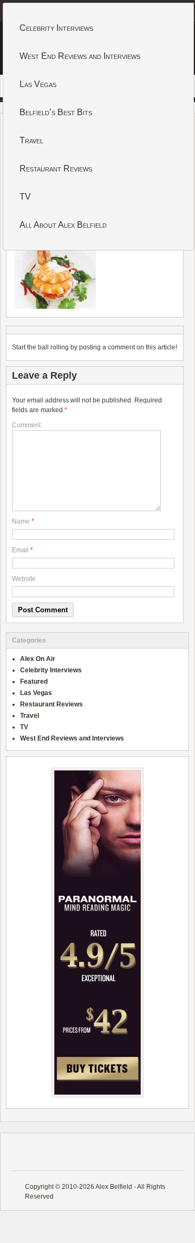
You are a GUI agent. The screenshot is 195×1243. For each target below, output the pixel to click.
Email (20, 550)
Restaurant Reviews (56, 168)
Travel (31, 140)
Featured (34, 681)
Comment (26, 425)
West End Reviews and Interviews (80, 56)
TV (25, 196)
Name (21, 521)
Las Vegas (38, 84)
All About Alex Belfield (63, 224)
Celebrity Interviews (56, 27)
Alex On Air (37, 659)
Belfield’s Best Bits (56, 112)
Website (24, 579)
